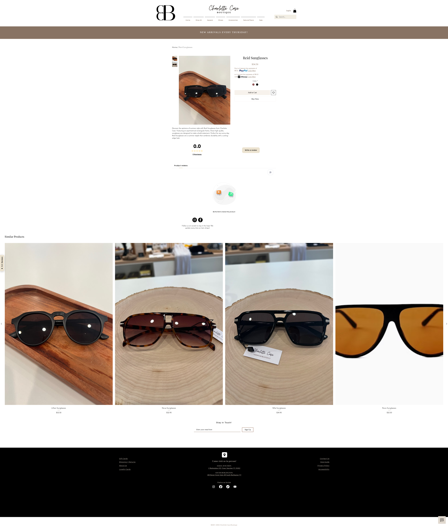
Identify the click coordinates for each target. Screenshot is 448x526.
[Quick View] (59, 324)
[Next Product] (446, 323)
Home (174, 47)
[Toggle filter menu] (270, 172)
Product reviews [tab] (181, 165)
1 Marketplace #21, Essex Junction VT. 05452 (224, 468)
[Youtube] (235, 486)
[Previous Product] (1, 323)
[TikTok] (227, 486)
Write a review (251, 150)
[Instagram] (194, 220)
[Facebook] (200, 220)
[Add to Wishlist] (273, 92)
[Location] (224, 454)
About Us (123, 466)
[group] (224, 328)
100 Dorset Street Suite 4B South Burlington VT (224, 475)
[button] (294, 10)
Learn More (252, 71)
